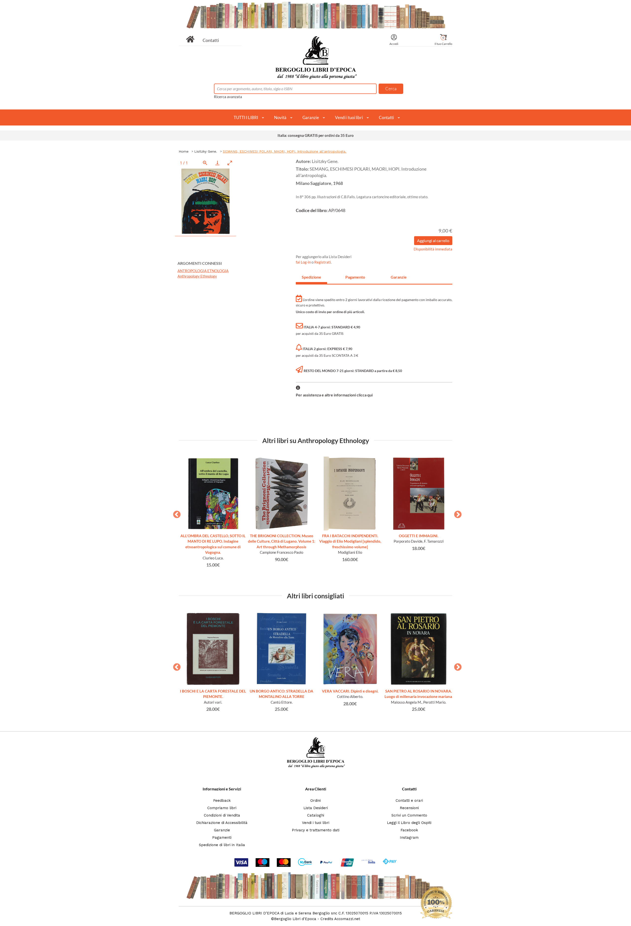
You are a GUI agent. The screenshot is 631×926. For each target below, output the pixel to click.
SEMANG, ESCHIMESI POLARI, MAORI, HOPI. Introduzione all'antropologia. (284, 151)
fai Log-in (304, 262)
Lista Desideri (315, 808)
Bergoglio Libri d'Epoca (295, 919)
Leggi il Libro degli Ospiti (409, 822)
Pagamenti (221, 837)
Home (184, 151)
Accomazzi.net (347, 919)
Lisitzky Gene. (205, 151)
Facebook (409, 830)
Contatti (211, 40)
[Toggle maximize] (230, 163)
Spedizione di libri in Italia (222, 845)
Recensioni (409, 808)
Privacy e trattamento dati (315, 830)
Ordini (315, 800)
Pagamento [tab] (355, 277)
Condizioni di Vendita (222, 815)
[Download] (217, 163)
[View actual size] (205, 163)
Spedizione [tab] (311, 277)
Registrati (322, 262)
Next (456, 513)
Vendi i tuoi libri (349, 117)
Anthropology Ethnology (197, 276)
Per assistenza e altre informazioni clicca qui (334, 394)
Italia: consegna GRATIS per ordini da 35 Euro (316, 135)
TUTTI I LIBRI (246, 117)
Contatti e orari (409, 800)
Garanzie (310, 117)
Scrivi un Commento (409, 815)
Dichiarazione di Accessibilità (221, 822)
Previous (175, 513)
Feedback (222, 800)
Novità (280, 117)
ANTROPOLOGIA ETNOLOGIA (202, 270)
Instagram (409, 837)
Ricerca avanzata (228, 96)
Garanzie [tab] (399, 277)
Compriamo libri (221, 808)
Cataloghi (315, 815)
